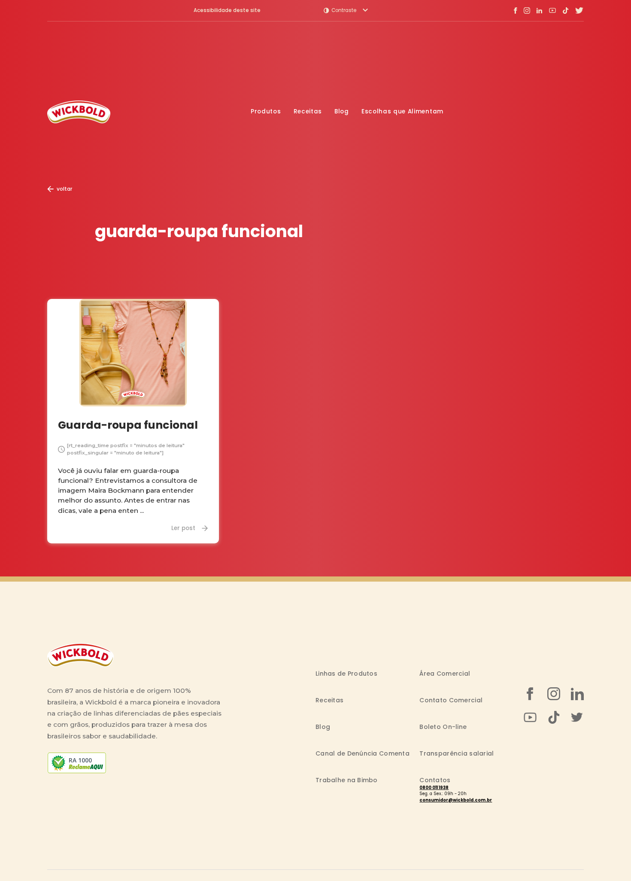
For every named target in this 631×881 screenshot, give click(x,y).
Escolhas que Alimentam (402, 111)
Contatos (434, 780)
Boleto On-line (443, 726)
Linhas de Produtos (346, 673)
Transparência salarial (456, 753)
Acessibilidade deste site (227, 10)
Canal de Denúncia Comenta (363, 753)
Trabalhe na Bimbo (347, 780)
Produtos (266, 111)
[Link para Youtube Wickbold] (552, 10)
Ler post (183, 528)
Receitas (308, 111)
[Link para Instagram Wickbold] (527, 10)
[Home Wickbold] (78, 112)
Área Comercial (444, 673)
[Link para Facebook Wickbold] (515, 10)
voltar (64, 188)
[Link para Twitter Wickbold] (579, 10)
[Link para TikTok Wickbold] (565, 10)
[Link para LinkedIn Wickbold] (540, 10)
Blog (341, 111)
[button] (346, 10)
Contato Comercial (450, 700)
